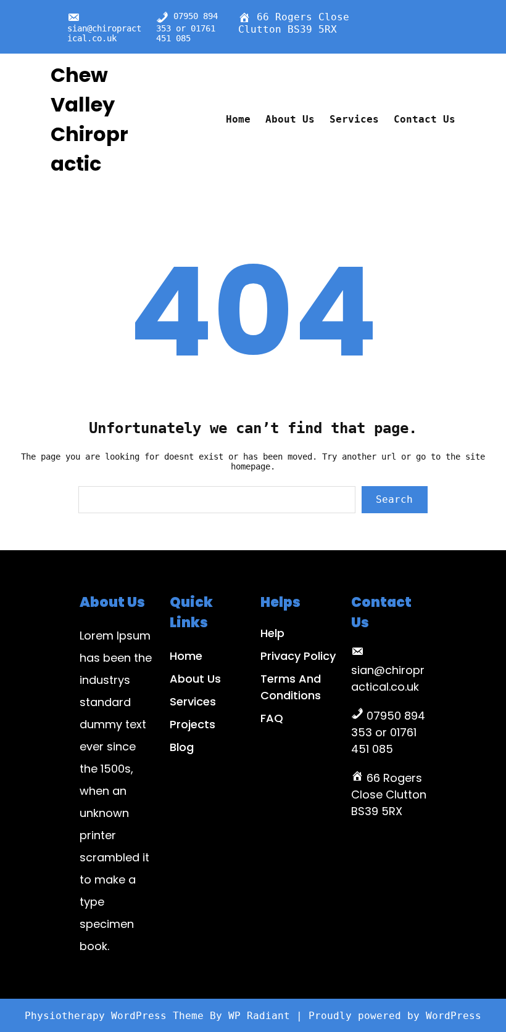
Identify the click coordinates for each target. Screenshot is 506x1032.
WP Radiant (259, 1016)
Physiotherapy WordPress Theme (117, 1016)
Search (394, 499)
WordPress (453, 1016)
